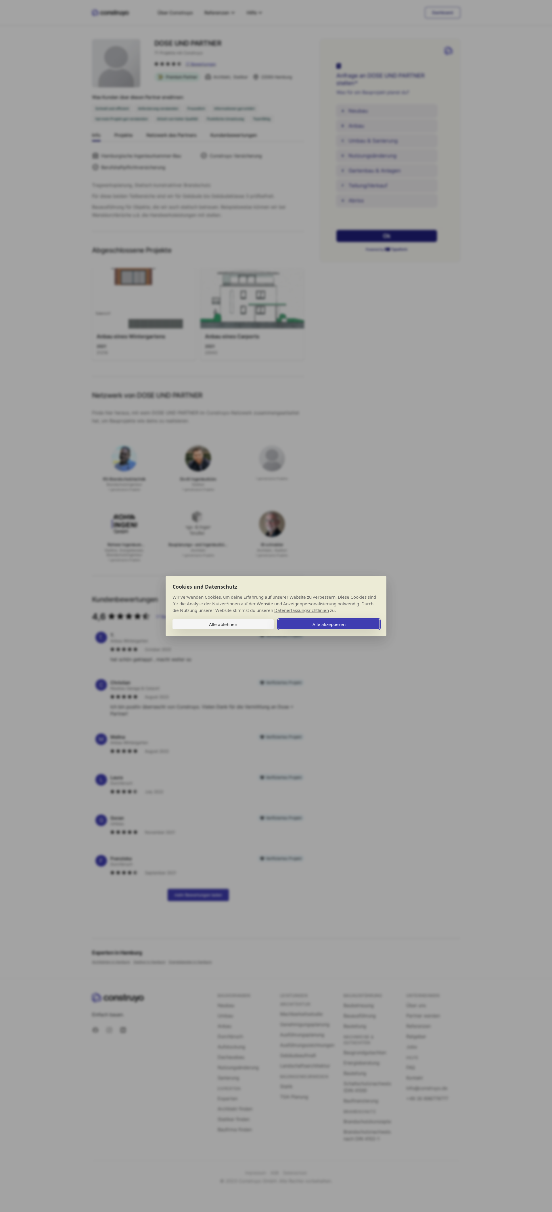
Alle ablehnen (223, 624)
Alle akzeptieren (329, 624)
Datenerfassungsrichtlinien (301, 610)
